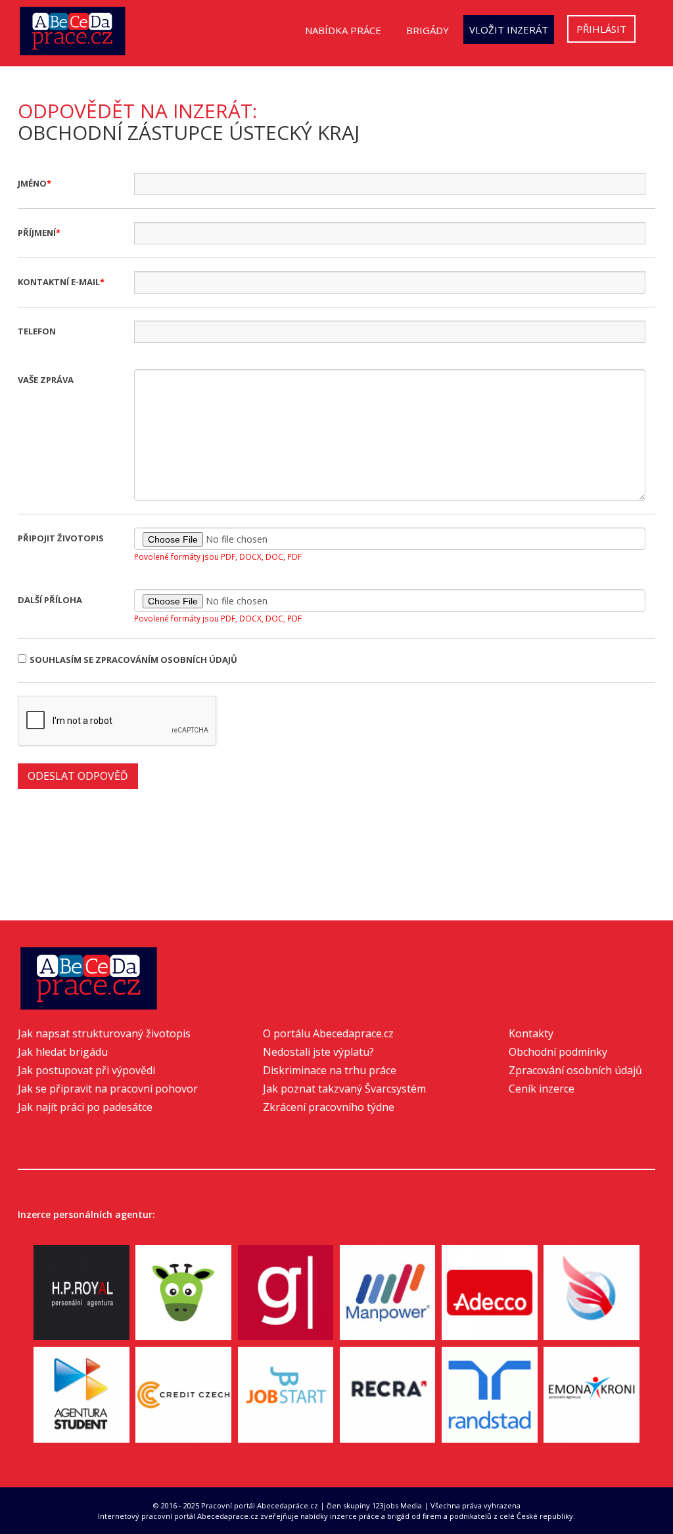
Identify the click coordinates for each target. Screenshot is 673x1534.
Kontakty (531, 1033)
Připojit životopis (61, 538)
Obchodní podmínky (558, 1052)
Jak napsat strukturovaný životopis (104, 1033)
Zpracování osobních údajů (575, 1070)
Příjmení (37, 232)
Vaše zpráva (46, 380)
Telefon (37, 331)
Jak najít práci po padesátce (85, 1107)
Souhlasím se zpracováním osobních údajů (133, 659)
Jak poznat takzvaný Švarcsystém (344, 1088)
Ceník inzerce (541, 1088)
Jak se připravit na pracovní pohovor (108, 1088)
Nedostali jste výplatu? (318, 1052)
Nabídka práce (343, 30)
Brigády (427, 30)
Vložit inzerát (508, 29)
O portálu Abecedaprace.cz (328, 1033)
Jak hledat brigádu (63, 1052)
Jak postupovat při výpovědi (86, 1070)
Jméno (32, 183)
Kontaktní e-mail (59, 282)
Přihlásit (601, 28)
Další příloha (50, 600)
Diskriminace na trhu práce (329, 1070)
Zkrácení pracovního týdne (328, 1107)
